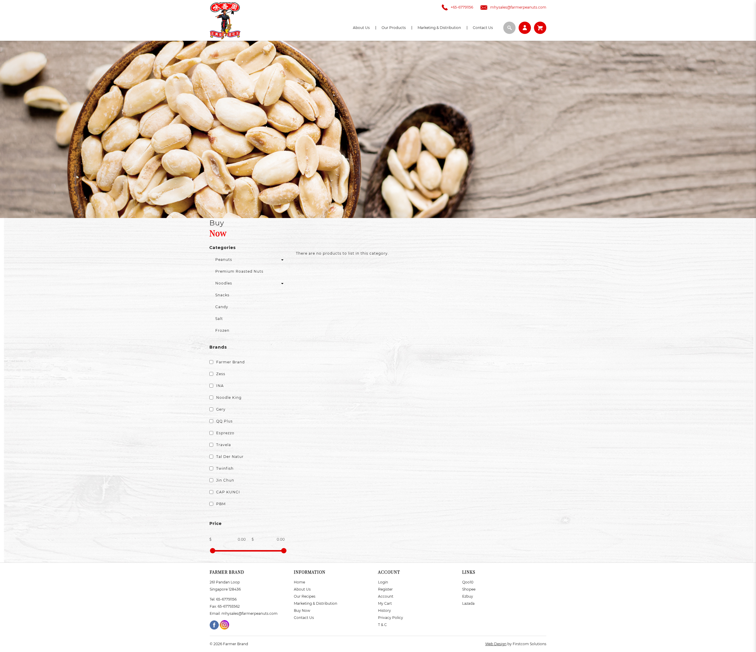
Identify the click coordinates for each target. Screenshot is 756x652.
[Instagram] (224, 624)
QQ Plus (224, 421)
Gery (220, 409)
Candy (221, 307)
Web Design (495, 644)
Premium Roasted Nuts (239, 271)
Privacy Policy (390, 617)
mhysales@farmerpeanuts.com (518, 7)
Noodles (223, 283)
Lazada (468, 603)
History (384, 610)
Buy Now (302, 610)
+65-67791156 (462, 7)
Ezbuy (467, 596)
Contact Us (304, 617)
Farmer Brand (230, 362)
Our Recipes (304, 596)
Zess (220, 374)
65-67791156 (226, 599)
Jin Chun (224, 480)
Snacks (222, 295)
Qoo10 (467, 582)
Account (385, 596)
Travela (223, 445)
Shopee (468, 589)
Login (383, 582)
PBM (220, 504)
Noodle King (228, 397)
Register (385, 589)
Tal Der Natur (229, 456)
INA (219, 385)
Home (299, 582)
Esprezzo (224, 433)
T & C (382, 624)
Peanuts (223, 259)
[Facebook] (215, 624)
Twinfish (224, 468)
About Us (302, 589)
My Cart (385, 603)
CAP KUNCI (227, 492)
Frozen (222, 330)
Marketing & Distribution (315, 603)
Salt (219, 318)
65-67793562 (229, 606)
